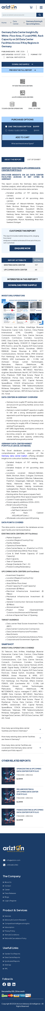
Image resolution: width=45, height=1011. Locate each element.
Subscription (9, 927)
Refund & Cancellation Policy (15, 938)
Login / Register (10, 901)
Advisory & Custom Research (15, 920)
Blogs (7, 897)
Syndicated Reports (12, 961)
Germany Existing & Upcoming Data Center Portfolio (34, 22)
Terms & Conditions (12, 935)
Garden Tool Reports (12, 954)
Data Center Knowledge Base (17, 22)
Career (7, 890)
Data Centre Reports (12, 957)
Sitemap (8, 965)
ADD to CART (23, 137)
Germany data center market (14, 456)
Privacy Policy (10, 931)
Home (4, 22)
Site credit (20, 991)
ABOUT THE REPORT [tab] (13, 159)
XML (6, 969)
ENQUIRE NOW (22, 248)
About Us (8, 882)
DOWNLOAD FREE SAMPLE (22, 285)
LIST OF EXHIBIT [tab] (34, 159)
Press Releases (10, 893)
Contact (8, 886)
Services (8, 916)
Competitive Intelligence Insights (17, 923)
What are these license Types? (22, 143)
